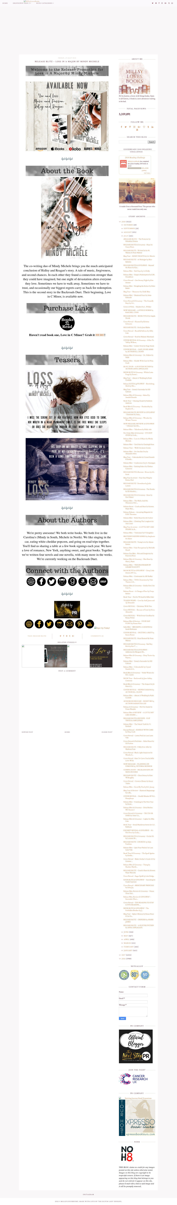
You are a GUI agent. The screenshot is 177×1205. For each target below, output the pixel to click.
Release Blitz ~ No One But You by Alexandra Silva (135, 452)
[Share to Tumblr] (69, 636)
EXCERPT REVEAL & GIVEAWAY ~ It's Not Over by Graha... (138, 831)
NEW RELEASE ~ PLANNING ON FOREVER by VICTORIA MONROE (137, 765)
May (126, 936)
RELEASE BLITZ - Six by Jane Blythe (136, 327)
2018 (124, 222)
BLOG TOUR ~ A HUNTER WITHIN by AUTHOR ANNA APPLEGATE (138, 367)
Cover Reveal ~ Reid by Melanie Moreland (138, 337)
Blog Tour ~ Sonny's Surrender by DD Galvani (136, 390)
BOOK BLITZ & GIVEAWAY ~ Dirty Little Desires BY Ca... (138, 571)
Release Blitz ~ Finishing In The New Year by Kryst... (138, 803)
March (127, 943)
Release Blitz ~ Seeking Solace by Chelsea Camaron (138, 467)
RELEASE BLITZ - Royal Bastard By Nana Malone (138, 639)
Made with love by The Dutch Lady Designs (100, 1201)
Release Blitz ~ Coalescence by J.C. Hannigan (139, 463)
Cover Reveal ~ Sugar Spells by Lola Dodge (138, 876)
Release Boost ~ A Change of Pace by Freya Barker (138, 592)
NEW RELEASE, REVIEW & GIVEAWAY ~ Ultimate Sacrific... (138, 425)
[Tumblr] (148, 127)
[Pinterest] (130, 127)
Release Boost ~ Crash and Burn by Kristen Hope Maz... (138, 507)
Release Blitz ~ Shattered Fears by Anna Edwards (137, 296)
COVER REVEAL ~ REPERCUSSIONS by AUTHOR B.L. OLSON (138, 691)
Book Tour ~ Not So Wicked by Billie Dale (138, 597)
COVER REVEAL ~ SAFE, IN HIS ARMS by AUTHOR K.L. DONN (138, 350)
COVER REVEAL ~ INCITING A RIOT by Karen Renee (138, 634)
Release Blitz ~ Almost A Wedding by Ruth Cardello (138, 696)
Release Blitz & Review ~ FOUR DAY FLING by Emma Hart (136, 622)
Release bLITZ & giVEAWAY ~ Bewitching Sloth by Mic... (138, 385)
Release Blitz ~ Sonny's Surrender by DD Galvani (137, 662)
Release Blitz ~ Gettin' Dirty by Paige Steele (138, 346)
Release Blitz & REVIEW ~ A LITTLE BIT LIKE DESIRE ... (138, 713)
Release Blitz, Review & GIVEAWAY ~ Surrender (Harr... (137, 898)
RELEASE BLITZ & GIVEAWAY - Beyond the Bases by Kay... (138, 266)
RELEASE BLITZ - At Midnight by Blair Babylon (137, 260)
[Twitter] (126, 127)
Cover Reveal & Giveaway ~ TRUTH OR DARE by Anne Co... (138, 814)
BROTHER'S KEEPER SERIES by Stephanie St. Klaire (139, 537)
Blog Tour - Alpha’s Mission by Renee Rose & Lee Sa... (138, 915)
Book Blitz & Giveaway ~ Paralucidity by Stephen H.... (137, 407)
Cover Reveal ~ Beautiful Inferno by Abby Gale (138, 332)
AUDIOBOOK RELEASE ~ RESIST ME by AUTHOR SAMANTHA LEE (138, 702)
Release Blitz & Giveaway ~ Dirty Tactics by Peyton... (139, 656)
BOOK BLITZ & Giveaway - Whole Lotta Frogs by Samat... (138, 373)
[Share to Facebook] (63, 636)
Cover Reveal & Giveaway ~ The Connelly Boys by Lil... (138, 302)
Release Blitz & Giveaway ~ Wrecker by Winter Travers (137, 419)
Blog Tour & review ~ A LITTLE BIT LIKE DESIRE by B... (138, 528)
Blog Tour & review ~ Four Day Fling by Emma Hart (137, 479)
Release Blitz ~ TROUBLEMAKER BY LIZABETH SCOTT (137, 566)
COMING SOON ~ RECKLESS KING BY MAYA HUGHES (138, 771)
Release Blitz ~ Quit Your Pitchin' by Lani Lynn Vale (138, 848)
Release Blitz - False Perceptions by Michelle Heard (139, 549)
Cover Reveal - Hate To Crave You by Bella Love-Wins (138, 759)
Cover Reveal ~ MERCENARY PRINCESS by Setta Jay (138, 886)
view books (147, 173)
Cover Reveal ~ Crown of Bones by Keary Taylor (138, 782)
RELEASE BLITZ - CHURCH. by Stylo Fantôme (137, 843)
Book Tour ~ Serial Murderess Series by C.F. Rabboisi (139, 826)
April (127, 939)
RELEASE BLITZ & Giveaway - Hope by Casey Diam (138, 246)
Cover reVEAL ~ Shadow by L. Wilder (137, 307)
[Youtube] (137, 130)
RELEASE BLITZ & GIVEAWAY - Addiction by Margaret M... (135, 651)
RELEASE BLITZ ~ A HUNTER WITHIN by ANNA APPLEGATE (138, 926)
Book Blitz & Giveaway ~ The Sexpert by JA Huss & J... (138, 685)
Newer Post (27, 732)
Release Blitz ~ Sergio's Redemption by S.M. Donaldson (139, 276)
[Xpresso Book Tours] (137, 1118)
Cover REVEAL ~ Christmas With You (137, 606)
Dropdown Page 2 (21, 3)
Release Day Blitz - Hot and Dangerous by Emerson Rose (138, 554)
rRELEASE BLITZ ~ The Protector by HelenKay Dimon (136, 240)
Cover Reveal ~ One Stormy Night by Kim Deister (138, 281)
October (128, 225)
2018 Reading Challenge (135, 157)
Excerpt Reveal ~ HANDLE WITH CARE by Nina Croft (138, 731)
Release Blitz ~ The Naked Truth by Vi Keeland (137, 725)
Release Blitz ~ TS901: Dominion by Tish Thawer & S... (138, 581)
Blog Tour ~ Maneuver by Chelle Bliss (136, 292)
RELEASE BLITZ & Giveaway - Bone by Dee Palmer (137, 496)
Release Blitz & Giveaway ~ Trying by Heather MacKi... (136, 866)
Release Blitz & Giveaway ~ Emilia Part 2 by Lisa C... (139, 586)
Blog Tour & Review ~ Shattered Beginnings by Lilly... (139, 791)
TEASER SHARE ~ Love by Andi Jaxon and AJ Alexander (139, 601)
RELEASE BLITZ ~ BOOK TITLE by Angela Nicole (139, 317)
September (129, 228)
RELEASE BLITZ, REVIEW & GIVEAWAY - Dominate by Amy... (139, 413)
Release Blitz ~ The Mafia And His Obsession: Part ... (135, 502)
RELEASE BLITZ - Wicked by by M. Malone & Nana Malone (136, 251)
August (128, 232)
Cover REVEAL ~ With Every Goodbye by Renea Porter (138, 616)
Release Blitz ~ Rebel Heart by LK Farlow (138, 518)
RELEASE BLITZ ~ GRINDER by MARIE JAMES (138, 921)
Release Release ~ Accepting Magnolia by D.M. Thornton (138, 513)
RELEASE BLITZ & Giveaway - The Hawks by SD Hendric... (139, 490)
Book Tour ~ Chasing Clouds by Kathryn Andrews (137, 402)
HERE (99, 334)
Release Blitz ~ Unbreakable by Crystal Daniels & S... (137, 668)
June (126, 932)
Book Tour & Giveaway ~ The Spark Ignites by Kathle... (138, 854)
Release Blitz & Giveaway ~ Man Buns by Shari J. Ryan (138, 560)
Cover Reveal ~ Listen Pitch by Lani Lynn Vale (138, 736)
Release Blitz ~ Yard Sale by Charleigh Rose (138, 444)
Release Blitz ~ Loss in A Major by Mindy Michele (138, 440)
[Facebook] (121, 127)
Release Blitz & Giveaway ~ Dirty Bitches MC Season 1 (138, 808)
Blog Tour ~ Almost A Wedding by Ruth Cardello (137, 379)
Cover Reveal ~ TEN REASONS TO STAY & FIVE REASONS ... (138, 903)
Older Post (107, 732)
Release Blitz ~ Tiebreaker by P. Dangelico (138, 533)
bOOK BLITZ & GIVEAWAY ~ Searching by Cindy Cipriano (139, 881)
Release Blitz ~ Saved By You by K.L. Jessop (138, 787)
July (126, 236)
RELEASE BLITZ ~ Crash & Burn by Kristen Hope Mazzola (139, 871)
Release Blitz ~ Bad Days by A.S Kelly (136, 271)
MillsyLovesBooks (134, 161)
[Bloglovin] (144, 127)
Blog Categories (44, 3)
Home (5, 3)
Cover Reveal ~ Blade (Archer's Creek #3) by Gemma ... (139, 860)
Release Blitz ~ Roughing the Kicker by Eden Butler (139, 287)
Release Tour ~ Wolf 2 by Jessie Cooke (137, 448)
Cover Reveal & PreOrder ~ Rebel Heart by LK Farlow (138, 742)
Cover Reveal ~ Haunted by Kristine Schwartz (136, 323)
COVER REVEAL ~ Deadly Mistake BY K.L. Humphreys (139, 797)
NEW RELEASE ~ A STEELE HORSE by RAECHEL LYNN (138, 311)
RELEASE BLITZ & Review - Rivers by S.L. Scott (139, 473)
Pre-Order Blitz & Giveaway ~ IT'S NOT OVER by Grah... (137, 434)
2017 (124, 955)
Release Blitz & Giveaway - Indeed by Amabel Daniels (136, 396)
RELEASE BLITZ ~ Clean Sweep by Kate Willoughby (138, 776)
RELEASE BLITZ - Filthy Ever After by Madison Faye (137, 748)
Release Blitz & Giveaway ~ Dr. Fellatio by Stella (138, 356)
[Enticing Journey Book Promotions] (137, 1098)
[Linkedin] (152, 127)
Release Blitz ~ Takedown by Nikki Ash (137, 429)
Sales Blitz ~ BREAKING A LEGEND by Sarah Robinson (137, 628)
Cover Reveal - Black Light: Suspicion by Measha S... (137, 754)
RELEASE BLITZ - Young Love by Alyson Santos (138, 543)
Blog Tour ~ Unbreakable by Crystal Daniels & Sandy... (138, 458)
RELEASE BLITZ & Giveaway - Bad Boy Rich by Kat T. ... (137, 645)
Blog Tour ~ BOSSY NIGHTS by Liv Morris (139, 256)
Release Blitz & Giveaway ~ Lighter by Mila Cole (138, 820)
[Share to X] (60, 636)
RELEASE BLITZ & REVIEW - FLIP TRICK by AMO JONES (136, 719)
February (129, 947)
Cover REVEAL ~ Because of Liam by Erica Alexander (139, 611)
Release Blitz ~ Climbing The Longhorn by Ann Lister (138, 522)
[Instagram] (134, 127)
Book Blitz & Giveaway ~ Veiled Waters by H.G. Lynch (138, 674)
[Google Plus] (139, 127)
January (128, 950)
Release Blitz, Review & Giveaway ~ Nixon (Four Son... (138, 892)
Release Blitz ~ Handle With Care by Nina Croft (138, 362)
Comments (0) (97, 636)
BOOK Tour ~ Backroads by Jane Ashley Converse (137, 679)
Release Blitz (39, 636)
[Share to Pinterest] (67, 636)
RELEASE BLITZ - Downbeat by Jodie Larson (137, 484)
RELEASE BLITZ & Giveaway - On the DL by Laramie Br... (138, 837)
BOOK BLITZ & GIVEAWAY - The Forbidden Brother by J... (136, 909)
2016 (124, 959)
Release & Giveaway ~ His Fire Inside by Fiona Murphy (137, 708)
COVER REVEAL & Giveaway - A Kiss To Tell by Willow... (138, 341)
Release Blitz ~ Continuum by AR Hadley (138, 576)
